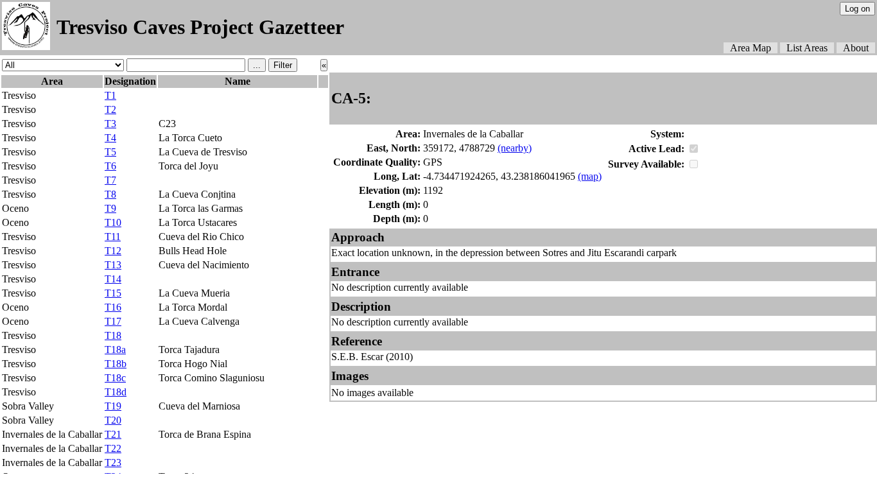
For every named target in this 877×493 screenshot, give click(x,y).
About (856, 47)
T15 (113, 293)
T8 (110, 194)
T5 (110, 151)
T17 (113, 321)
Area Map (750, 47)
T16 (113, 307)
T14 (113, 278)
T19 (113, 406)
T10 (113, 222)
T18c (115, 377)
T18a (115, 349)
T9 (110, 208)
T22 (113, 448)
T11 (113, 236)
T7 (110, 180)
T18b (115, 363)
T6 (110, 165)
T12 (113, 250)
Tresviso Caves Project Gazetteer (200, 27)
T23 (113, 462)
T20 (113, 420)
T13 (113, 264)
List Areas (807, 47)
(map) (590, 176)
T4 (110, 137)
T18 (113, 335)
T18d (115, 391)
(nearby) (515, 148)
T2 (110, 109)
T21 (113, 434)
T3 (110, 123)
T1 (110, 95)
